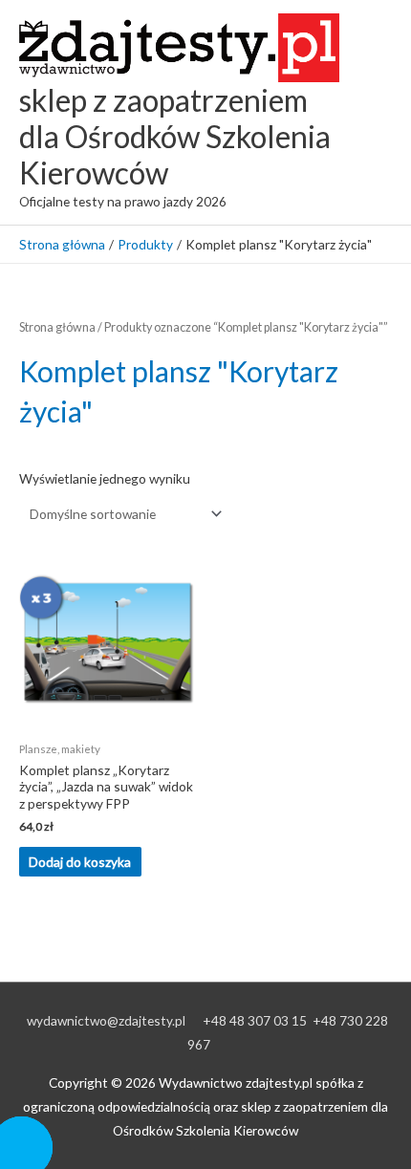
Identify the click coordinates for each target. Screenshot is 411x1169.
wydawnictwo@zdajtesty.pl (106, 1020)
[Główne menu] (372, 112)
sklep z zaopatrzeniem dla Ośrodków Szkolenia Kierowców (175, 136)
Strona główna (57, 327)
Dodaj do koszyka (80, 862)
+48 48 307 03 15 (255, 1020)
